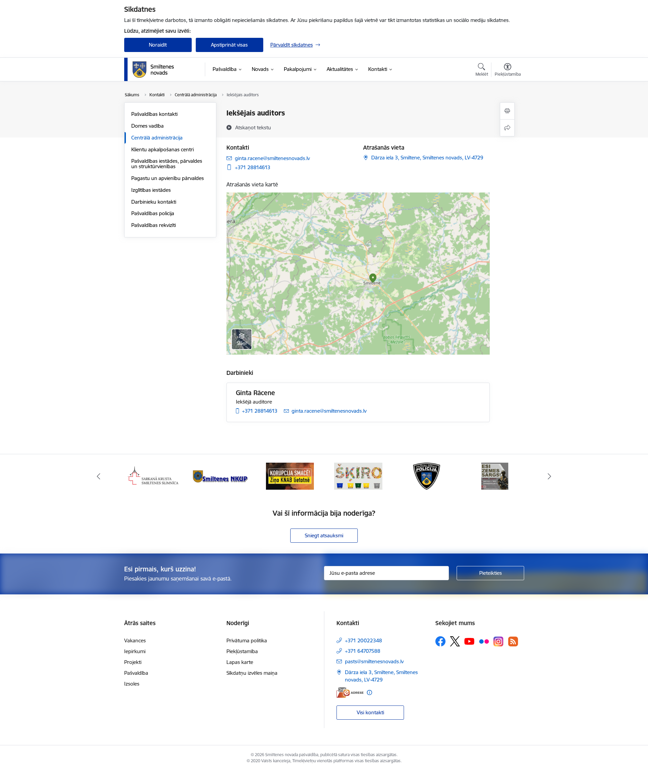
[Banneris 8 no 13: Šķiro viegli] (290, 475)
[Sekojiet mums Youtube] (469, 641)
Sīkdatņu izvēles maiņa (251, 673)
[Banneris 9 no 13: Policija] (358, 475)
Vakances (135, 640)
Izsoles (131, 683)
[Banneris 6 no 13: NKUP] (153, 475)
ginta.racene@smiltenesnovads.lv (272, 158)
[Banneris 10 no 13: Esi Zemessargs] (426, 475)
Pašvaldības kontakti (154, 114)
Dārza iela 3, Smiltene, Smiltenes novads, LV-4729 (427, 157)
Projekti (132, 662)
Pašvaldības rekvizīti (153, 225)
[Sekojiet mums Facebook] (440, 641)
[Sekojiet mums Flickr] (484, 641)
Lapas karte (239, 662)
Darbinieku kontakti (153, 202)
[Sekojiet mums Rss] (513, 641)
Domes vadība (147, 126)
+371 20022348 (363, 640)
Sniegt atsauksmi (324, 535)
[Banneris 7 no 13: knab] (221, 475)
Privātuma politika (246, 640)
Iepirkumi (134, 651)
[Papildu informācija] (369, 692)
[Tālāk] (549, 476)
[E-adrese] (349, 692)
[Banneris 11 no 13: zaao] (495, 475)
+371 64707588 (362, 651)
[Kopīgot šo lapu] (507, 128)
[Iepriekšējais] (98, 476)
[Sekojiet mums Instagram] (498, 641)
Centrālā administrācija (157, 137)
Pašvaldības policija (152, 213)
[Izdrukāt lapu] (507, 111)
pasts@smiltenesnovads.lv (374, 661)
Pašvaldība (136, 673)
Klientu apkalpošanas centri (162, 149)
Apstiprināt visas (229, 45)
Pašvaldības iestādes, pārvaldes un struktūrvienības (166, 164)
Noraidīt (158, 45)
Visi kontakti (370, 712)
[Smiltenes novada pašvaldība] (153, 69)
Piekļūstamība (242, 651)
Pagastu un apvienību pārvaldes (167, 178)
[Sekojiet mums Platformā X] (455, 641)
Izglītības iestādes (151, 190)
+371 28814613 (252, 167)
